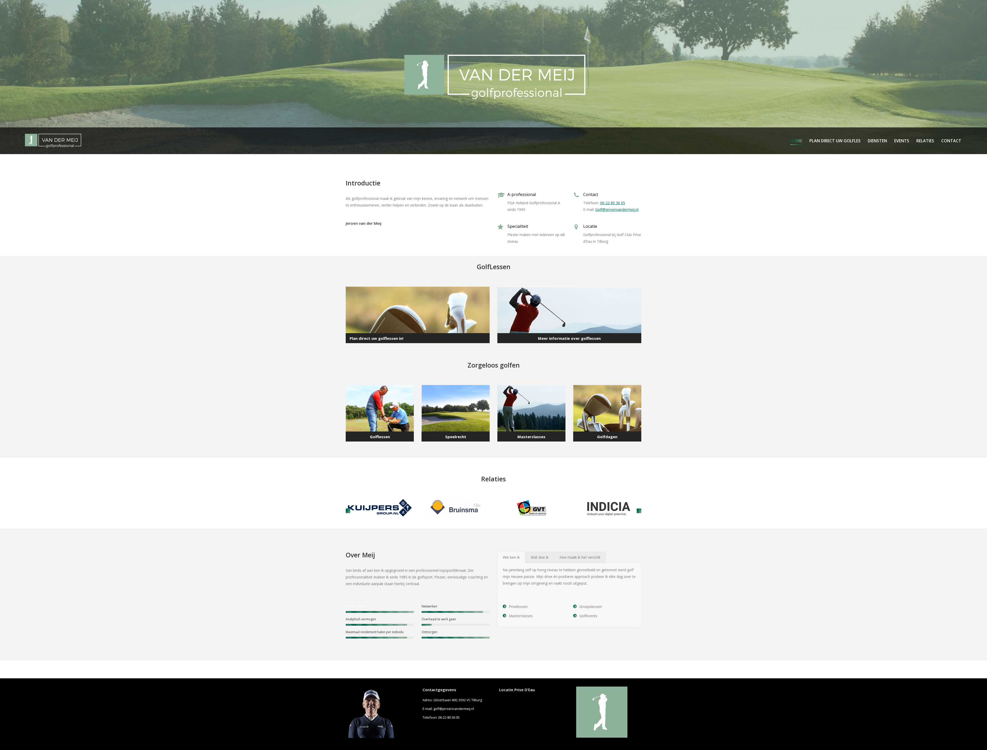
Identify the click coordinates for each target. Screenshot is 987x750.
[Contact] (569, 315)
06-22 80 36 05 (612, 202)
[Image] (380, 508)
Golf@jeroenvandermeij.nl (616, 209)
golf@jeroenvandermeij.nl (453, 708)
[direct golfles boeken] (418, 315)
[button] (348, 511)
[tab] (511, 557)
